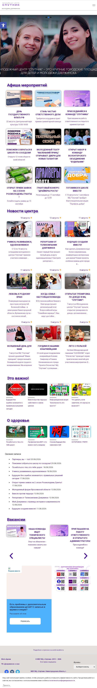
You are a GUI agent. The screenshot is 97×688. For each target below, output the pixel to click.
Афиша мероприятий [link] (27, 85)
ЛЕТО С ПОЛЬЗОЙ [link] (77, 346)
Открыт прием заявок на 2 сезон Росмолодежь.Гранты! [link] (37, 482)
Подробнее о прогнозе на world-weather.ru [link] (48, 650)
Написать (25, 621)
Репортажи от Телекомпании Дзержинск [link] (48, 245)
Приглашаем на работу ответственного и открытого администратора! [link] (80, 535)
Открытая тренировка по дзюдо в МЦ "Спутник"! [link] (77, 297)
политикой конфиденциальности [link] (62, 680)
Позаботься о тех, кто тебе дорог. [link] (27, 467)
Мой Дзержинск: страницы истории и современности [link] (36, 502)
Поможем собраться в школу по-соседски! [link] (31, 463)
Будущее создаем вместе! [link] (24, 509)
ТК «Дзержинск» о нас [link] (10, 664)
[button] (46, 17)
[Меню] (94, 5)
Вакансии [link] (16, 519)
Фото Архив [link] (6, 659)
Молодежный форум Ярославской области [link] (31, 489)
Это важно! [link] (18, 378)
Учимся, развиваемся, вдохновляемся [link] (29, 471)
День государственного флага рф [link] (19, 114)
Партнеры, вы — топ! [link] (21, 459)
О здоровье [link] (18, 420)
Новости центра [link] (22, 211)
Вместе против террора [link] (22, 493)
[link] (3, 25)
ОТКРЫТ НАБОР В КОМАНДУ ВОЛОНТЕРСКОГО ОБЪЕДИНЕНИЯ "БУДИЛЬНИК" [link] (77, 155)
